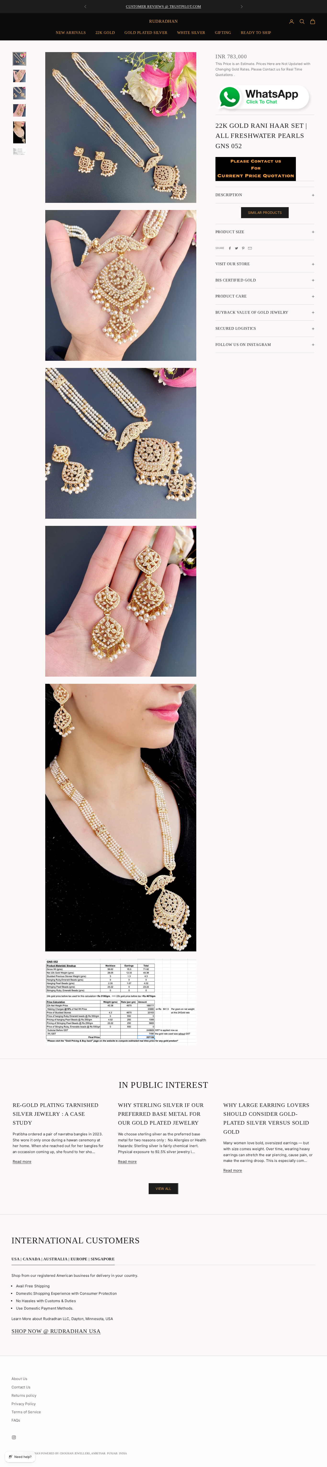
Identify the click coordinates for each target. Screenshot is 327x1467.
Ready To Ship (256, 33)
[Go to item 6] (19, 152)
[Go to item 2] (19, 76)
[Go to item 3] (19, 93)
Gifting (223, 33)
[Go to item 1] (19, 58)
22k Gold (105, 33)
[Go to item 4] (19, 110)
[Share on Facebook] (230, 248)
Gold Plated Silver (145, 33)
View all (163, 1189)
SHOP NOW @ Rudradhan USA (56, 1331)
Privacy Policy (23, 1404)
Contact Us (21, 1387)
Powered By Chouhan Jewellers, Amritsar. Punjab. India (84, 1453)
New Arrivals (71, 33)
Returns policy (23, 1395)
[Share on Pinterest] (243, 248)
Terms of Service (26, 1412)
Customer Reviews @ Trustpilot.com (163, 6)
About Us (19, 1378)
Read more (22, 1161)
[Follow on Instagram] (13, 1437)
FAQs (15, 1420)
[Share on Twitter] (236, 248)
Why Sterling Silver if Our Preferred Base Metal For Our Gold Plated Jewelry (161, 1114)
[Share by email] (250, 248)
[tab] (63, 1260)
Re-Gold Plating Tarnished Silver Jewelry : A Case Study (56, 1114)
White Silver (191, 33)
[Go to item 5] (19, 132)
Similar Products (265, 213)
